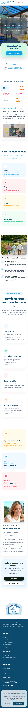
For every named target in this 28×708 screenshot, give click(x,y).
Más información (17, 699)
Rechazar (7, 703)
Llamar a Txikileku (14, 583)
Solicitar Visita (14, 578)
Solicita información (14, 53)
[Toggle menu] (25, 2)
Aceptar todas (18, 703)
